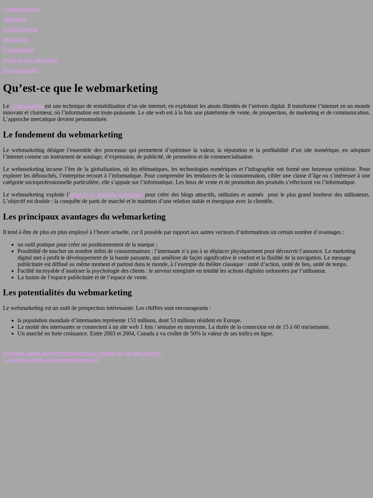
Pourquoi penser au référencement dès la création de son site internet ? (83, 353)
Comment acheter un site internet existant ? (52, 360)
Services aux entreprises (30, 60)
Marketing (15, 19)
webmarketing (27, 106)
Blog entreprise (20, 70)
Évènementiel (18, 50)
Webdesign (15, 39)
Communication (21, 9)
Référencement (20, 29)
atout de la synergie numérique (106, 194)
